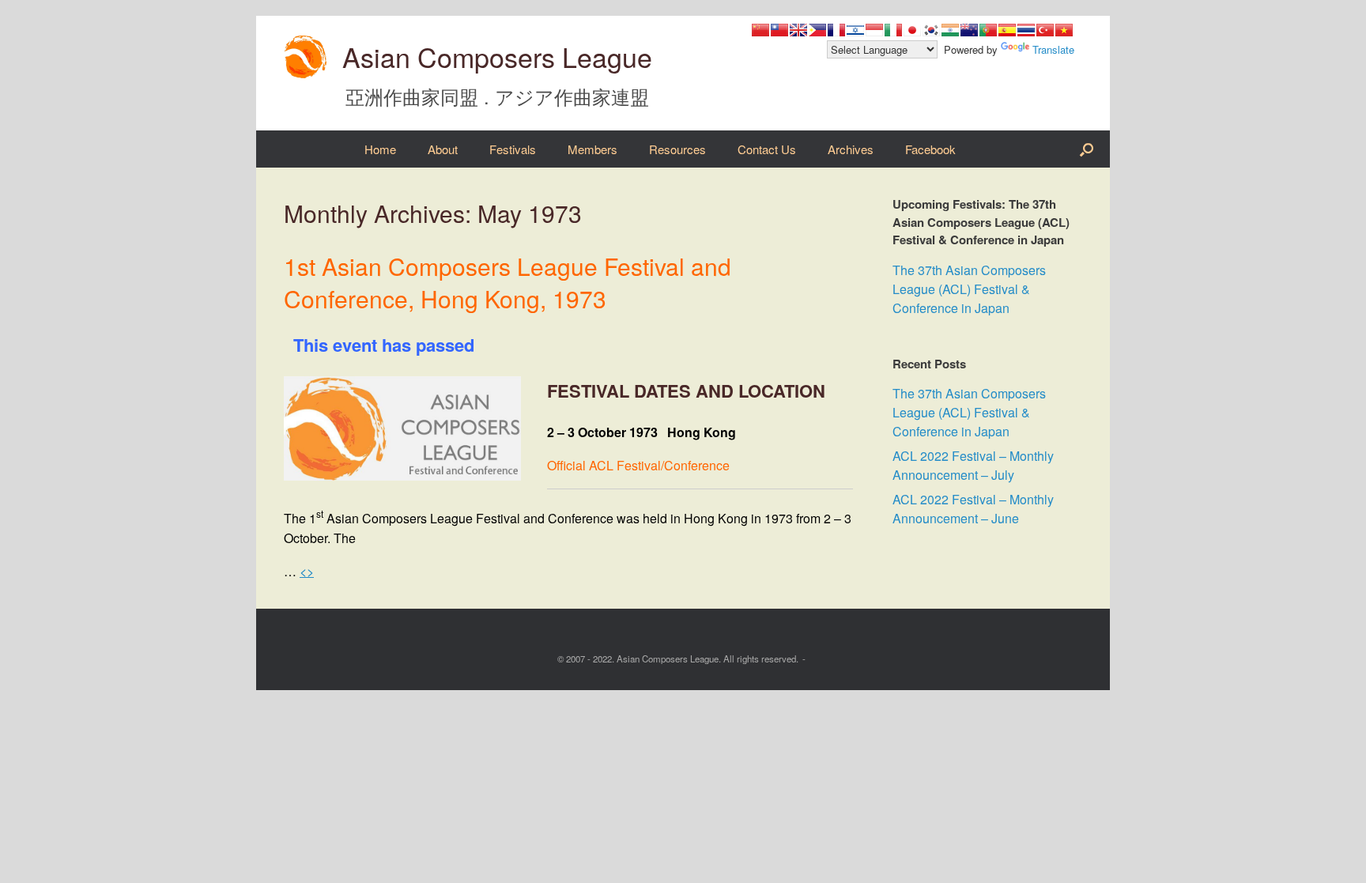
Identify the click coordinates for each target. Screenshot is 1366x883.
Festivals (512, 149)
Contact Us (767, 149)
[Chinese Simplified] (760, 30)
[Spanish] (1007, 30)
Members (592, 149)
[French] (836, 30)
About (443, 149)
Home (380, 149)
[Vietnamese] (1064, 30)
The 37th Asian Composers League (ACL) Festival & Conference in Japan (969, 289)
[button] (1086, 149)
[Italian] (893, 30)
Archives (851, 149)
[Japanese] (912, 30)
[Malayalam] (950, 30)
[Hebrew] (855, 30)
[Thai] (1026, 30)
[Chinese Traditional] (779, 30)
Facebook (930, 149)
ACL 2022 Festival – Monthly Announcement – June (973, 508)
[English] (798, 30)
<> (307, 571)
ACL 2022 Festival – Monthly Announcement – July (973, 465)
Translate (1053, 49)
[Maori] (969, 30)
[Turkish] (1045, 30)
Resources (677, 149)
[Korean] (931, 30)
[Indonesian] (874, 30)
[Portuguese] (988, 30)
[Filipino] (817, 30)
